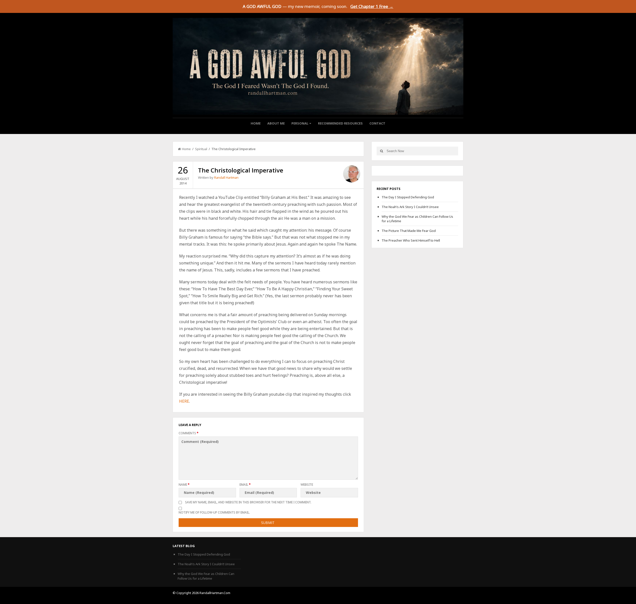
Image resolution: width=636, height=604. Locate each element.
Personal (299, 123)
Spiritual (201, 149)
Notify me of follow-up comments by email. (214, 512)
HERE (184, 401)
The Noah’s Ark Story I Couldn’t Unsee (410, 207)
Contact (377, 123)
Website (307, 484)
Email (245, 484)
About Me (276, 123)
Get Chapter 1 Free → (371, 6)
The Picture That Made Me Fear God (409, 230)
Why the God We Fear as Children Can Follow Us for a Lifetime (206, 575)
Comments (189, 433)
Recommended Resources (340, 123)
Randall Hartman (226, 177)
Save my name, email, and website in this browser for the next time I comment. (248, 502)
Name (184, 484)
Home (256, 123)
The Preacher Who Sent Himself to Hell (411, 240)
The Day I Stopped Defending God (408, 197)
